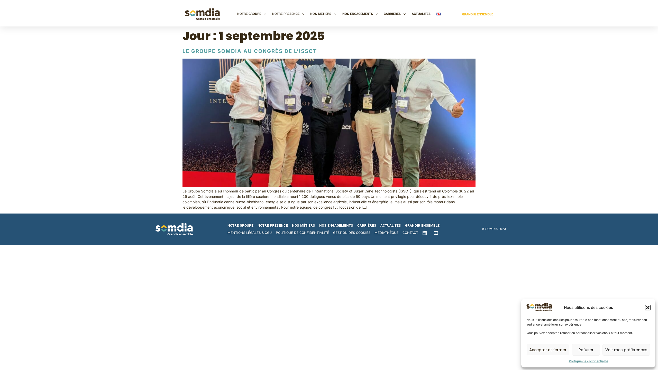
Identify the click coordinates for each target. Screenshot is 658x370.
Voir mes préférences (626, 350)
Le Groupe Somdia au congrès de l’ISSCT (249, 51)
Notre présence (285, 14)
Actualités (421, 14)
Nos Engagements (357, 14)
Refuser (586, 350)
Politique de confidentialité (588, 361)
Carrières (392, 14)
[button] (647, 307)
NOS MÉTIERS (320, 14)
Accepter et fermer (547, 350)
